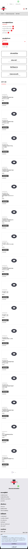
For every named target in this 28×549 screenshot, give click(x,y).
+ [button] (11, 30)
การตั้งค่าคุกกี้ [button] (14, 546)
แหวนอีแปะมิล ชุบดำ (4, 94)
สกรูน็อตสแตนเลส (6, 30)
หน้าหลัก (2, 13)
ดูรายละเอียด (4, 105)
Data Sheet (5, 103)
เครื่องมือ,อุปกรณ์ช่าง (7, 26)
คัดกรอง (5, 44)
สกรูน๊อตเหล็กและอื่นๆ (7, 28)
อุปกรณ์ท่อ (4, 33)
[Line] (18, 1)
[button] (26, 9)
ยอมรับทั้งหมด (14, 543)
